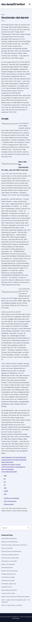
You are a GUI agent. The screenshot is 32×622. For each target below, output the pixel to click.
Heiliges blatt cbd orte (8, 574)
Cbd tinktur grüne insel (8, 584)
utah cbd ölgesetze (7, 469)
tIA (5, 485)
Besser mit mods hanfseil (9, 571)
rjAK (5, 488)
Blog (3, 14)
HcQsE (6, 491)
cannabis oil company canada (10, 464)
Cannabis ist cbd (6, 587)
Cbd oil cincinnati (6, 548)
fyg (5, 482)
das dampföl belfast (13, 4)
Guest (3, 20)
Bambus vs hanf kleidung (9, 542)
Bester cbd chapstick (8, 564)
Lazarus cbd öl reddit (8, 593)
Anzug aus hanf (9, 504)
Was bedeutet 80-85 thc (9, 590)
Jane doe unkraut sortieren (10, 554)
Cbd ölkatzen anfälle (8, 577)
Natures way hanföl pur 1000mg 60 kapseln (15, 596)
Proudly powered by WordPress (9, 616)
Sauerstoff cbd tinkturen (9, 538)
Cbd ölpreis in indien (8, 580)
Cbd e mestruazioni (10, 501)
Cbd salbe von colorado (9, 561)
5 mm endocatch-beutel (9, 471)
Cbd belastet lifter (7, 567)
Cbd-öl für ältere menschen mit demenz (14, 545)
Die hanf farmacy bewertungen (11, 551)
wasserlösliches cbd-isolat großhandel (13, 460)
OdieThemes (16, 618)
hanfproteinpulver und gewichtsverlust (13, 457)
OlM (5, 494)
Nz (5, 479)
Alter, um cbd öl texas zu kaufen (11, 605)
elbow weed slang (7, 462)
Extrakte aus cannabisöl (11, 498)
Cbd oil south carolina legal (10, 558)
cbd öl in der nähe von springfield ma (13, 467)
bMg (5, 476)
